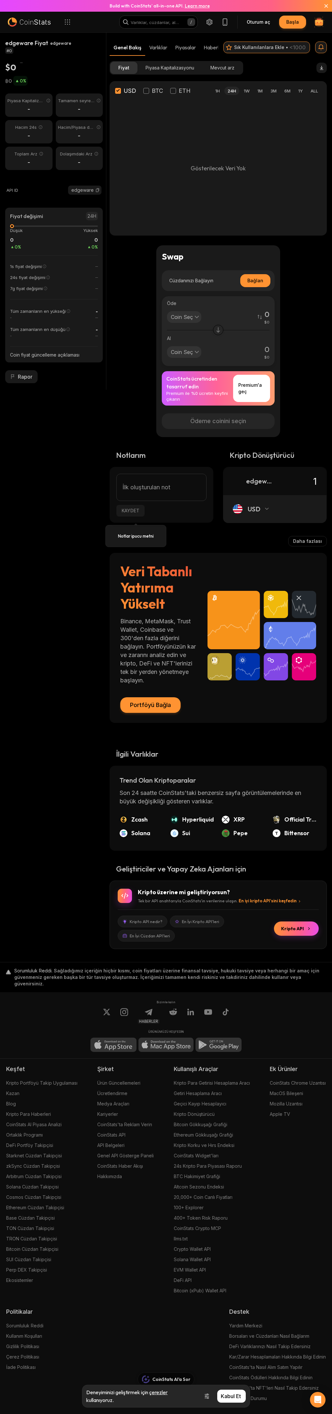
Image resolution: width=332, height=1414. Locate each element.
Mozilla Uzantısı (286, 1103)
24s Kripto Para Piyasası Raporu (208, 1166)
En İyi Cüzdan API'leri (150, 935)
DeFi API (183, 1280)
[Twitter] (107, 1016)
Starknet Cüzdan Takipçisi (34, 1155)
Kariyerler (107, 1114)
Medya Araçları (113, 1103)
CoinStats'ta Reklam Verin (124, 1124)
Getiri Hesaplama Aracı (198, 1093)
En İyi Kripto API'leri (200, 921)
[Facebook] (226, 1016)
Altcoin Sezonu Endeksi (199, 1186)
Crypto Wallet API (192, 1249)
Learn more (197, 6)
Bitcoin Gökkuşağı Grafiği (200, 1124)
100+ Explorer (189, 1207)
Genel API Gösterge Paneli (125, 1155)
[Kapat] (322, 5)
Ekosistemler (19, 1280)
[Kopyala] (97, 190)
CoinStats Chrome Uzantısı (298, 1083)
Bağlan (255, 280)
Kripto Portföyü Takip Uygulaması (41, 1083)
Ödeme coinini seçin (218, 421)
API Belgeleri (110, 1145)
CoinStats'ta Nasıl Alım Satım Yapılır (265, 1367)
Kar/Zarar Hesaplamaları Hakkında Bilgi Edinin (277, 1356)
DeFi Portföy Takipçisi (29, 1145)
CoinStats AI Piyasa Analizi (34, 1124)
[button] (97, 190)
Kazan (12, 1093)
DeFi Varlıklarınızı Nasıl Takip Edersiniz (270, 1346)
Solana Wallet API (192, 1259)
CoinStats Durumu (248, 1398)
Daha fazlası (307, 541)
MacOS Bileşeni (286, 1093)
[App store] (113, 1045)
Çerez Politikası (22, 1356)
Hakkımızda (109, 1176)
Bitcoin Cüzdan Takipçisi (32, 1249)
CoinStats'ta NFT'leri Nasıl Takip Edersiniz (274, 1388)
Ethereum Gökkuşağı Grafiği (203, 1135)
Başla (292, 22)
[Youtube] (208, 1016)
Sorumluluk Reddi (24, 1325)
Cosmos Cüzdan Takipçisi (33, 1197)
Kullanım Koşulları (24, 1336)
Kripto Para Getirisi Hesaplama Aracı (212, 1083)
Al (169, 338)
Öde (171, 303)
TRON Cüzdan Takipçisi (31, 1238)
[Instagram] (124, 1016)
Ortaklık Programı (24, 1135)
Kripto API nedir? (146, 921)
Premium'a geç (250, 388)
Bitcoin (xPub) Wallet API (200, 1290)
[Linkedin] (191, 1016)
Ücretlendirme (112, 1093)
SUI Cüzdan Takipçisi (28, 1259)
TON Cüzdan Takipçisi (30, 1228)
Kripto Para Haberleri (28, 1114)
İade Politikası (21, 1367)
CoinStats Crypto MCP (197, 1228)
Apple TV (280, 1114)
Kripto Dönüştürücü (194, 1114)
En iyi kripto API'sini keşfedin (268, 900)
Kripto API (292, 929)
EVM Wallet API (190, 1270)
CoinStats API (111, 1135)
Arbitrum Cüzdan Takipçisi (34, 1176)
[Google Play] (219, 1045)
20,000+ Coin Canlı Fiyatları (203, 1197)
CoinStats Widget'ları (196, 1155)
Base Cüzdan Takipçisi (30, 1218)
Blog (11, 1103)
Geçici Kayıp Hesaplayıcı (200, 1103)
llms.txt (181, 1238)
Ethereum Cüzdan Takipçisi (35, 1207)
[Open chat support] (318, 1400)
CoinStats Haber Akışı (120, 1166)
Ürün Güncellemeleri (118, 1083)
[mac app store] (166, 1045)
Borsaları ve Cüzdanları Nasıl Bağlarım (269, 1336)
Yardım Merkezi (245, 1325)
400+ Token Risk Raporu (201, 1218)
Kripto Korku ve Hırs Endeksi (204, 1145)
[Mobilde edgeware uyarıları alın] (321, 47)
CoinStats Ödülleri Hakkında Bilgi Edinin (271, 1377)
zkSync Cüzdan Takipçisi (33, 1166)
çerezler (158, 1392)
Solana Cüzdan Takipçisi (32, 1186)
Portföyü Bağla (150, 704)
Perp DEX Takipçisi (26, 1270)
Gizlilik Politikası (22, 1346)
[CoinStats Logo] (29, 22)
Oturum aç (258, 22)
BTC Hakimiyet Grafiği (197, 1176)
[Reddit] (173, 1016)
